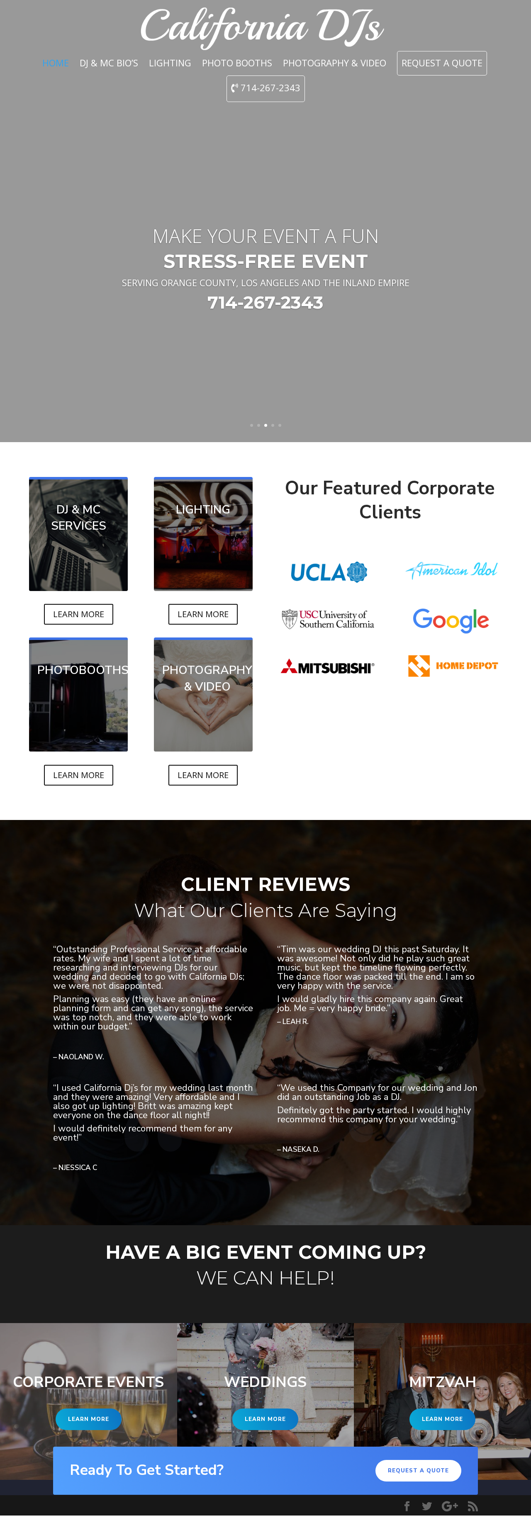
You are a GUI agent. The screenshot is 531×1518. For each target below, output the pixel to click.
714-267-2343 (269, 88)
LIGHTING (170, 64)
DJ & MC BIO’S (109, 64)
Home (55, 64)
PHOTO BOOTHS (237, 64)
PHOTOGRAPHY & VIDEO (334, 64)
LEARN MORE (78, 614)
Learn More (88, 1419)
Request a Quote (442, 64)
